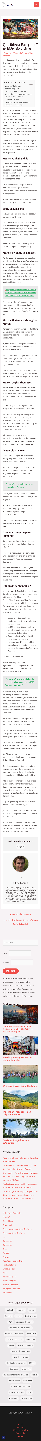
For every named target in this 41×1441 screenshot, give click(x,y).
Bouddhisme (8, 1221)
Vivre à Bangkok (9, 1281)
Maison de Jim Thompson (14, 97)
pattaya (32, 1310)
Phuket (6, 1257)
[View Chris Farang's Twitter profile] (20, 877)
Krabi (5, 1249)
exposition (13, 1398)
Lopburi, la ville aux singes (20, 914)
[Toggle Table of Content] (29, 83)
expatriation (27, 1398)
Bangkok (20, 846)
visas (30, 1392)
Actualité (6, 1217)
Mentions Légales (20, 1430)
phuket (11, 1345)
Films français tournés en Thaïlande (17, 1229)
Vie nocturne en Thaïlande (20, 1328)
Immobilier (30, 1339)
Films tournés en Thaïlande (14, 1233)
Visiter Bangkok (9, 1277)
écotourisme (14, 1380)
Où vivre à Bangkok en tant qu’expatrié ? (16, 1141)
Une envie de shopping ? (14, 105)
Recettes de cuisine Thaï (13, 1261)
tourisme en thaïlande (20, 1386)
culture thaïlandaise (14, 1339)
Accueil (20, 1424)
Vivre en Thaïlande (10, 1285)
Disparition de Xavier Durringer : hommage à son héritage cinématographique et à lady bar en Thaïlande (20, 1176)
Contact (20, 1427)
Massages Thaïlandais (13, 86)
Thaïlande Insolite (10, 1265)
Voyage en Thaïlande (11, 1289)
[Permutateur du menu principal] (36, 4)
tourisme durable (16, 1392)
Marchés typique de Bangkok (15, 91)
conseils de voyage (20, 1357)
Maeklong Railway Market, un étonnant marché (17, 1058)
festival (35, 1375)
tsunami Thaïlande (25, 1345)
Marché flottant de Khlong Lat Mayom (18, 94)
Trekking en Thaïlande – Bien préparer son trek (17, 1113)
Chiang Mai (7, 1225)
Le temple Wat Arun (12, 99)
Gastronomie (30, 1316)
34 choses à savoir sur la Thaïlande (20, 1086)
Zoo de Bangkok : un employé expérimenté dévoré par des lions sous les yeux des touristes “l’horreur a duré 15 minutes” (20, 1195)
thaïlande (10, 1310)
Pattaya (6, 1253)
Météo (32, 1363)
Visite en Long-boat (12, 89)
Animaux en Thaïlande (14, 1333)
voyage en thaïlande (24, 1322)
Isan (4, 1237)
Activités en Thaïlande (12, 1213)
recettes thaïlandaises (20, 1351)
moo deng (27, 1380)
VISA (10, 1322)
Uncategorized (9, 1269)
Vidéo (5, 1273)
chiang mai (26, 1369)
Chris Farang (20, 882)
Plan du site (20, 1433)
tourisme (21, 1310)
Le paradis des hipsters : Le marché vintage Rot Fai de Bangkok (20, 920)
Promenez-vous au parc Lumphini (17, 102)
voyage (18, 1316)
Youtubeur (7, 1292)
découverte (31, 1333)
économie (14, 1369)
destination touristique (16, 1363)
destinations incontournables (16, 1375)
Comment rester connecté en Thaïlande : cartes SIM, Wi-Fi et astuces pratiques (18, 1029)
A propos (20, 1436)
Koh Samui (7, 1245)
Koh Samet (7, 1241)
